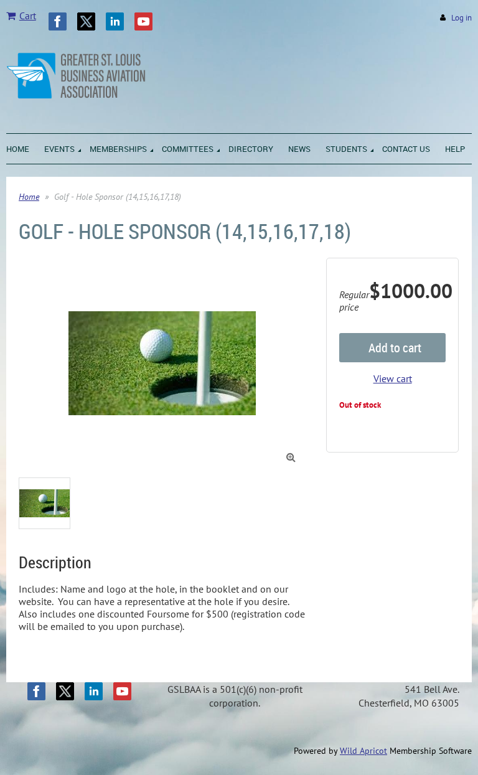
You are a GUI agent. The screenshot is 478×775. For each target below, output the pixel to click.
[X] (86, 21)
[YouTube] (143, 21)
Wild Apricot (363, 750)
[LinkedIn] (115, 21)
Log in (461, 17)
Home (29, 196)
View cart (392, 378)
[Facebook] (58, 21)
